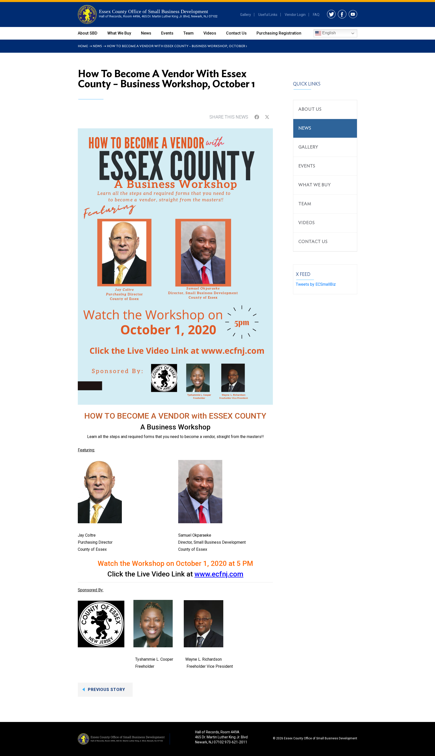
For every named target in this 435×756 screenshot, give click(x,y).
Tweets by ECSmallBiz (316, 284)
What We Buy (119, 33)
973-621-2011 (236, 742)
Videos (209, 33)
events (306, 166)
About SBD (87, 33)
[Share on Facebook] (256, 117)
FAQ (316, 15)
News (146, 33)
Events (167, 33)
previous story (106, 689)
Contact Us (236, 33)
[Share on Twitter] (267, 117)
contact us (313, 242)
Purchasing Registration (279, 33)
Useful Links (267, 15)
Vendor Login (295, 15)
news (304, 128)
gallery (308, 147)
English (328, 33)
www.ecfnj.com (219, 574)
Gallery (245, 15)
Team (188, 33)
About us (309, 109)
